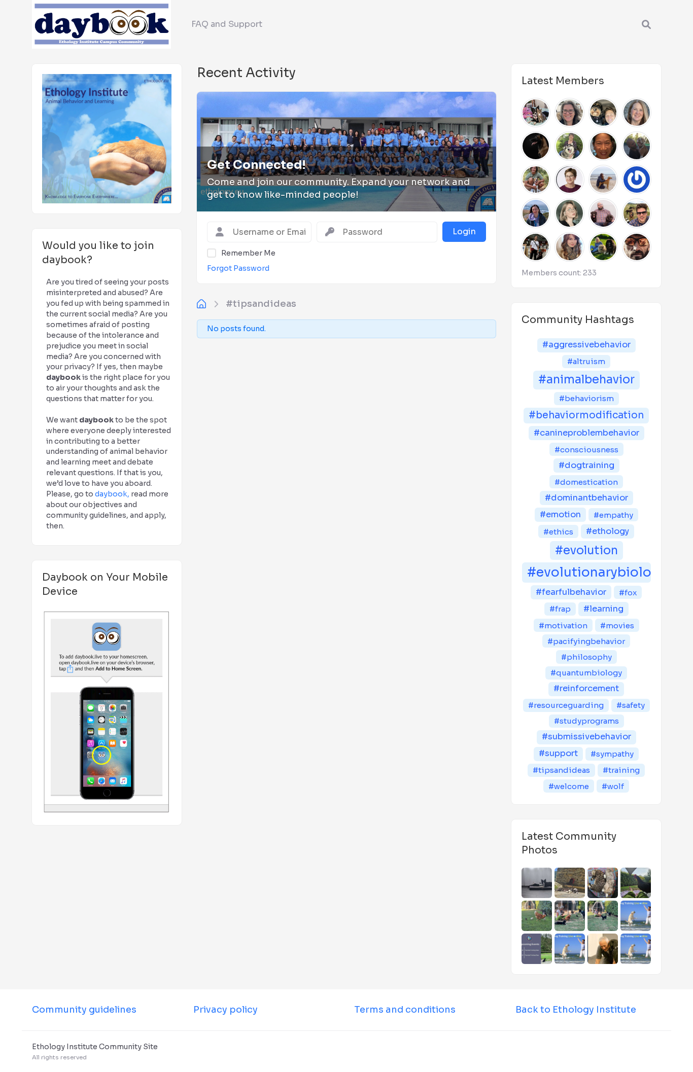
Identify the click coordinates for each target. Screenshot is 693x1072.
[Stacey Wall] (636, 112)
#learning (603, 608)
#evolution (586, 550)
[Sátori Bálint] (636, 213)
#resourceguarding (566, 705)
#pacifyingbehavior (586, 641)
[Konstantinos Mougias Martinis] (536, 146)
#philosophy (586, 657)
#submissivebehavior (586, 736)
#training (621, 770)
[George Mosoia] (603, 213)
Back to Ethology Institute (575, 1009)
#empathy (613, 515)
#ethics (558, 532)
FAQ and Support (226, 24)
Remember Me (248, 253)
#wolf (613, 786)
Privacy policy (225, 1009)
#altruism (586, 361)
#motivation (563, 625)
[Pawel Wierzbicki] (636, 247)
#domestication (586, 482)
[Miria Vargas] (636, 179)
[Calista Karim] (536, 247)
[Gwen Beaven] (569, 179)
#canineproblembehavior (586, 432)
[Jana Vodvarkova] (603, 179)
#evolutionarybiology (589, 572)
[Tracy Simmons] (603, 112)
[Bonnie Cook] (569, 247)
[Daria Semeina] (569, 213)
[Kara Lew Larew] (603, 146)
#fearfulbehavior (571, 592)
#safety (630, 705)
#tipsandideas (261, 303)
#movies (617, 625)
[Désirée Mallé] (536, 112)
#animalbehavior (586, 379)
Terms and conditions (405, 1009)
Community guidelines (84, 1009)
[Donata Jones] (569, 112)
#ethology (607, 531)
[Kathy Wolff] (569, 146)
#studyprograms (586, 721)
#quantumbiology (586, 672)
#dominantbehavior (586, 497)
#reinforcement (586, 688)
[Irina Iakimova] (536, 213)
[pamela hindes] (603, 247)
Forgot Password (238, 268)
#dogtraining (586, 465)
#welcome (568, 786)
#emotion (560, 514)
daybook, (112, 493)
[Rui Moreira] (636, 146)
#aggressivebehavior (586, 344)
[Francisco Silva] (536, 179)
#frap (560, 609)
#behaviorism (586, 398)
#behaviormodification (586, 415)
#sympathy (612, 754)
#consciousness (586, 449)
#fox (628, 592)
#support (558, 753)
